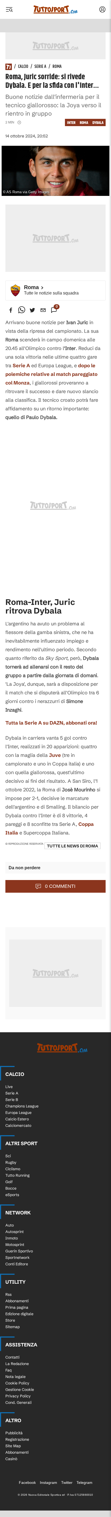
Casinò (11, 1458)
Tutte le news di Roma (72, 845)
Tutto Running (17, 1175)
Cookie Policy (17, 1383)
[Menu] (9, 9)
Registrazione (17, 1439)
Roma (57, 67)
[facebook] (10, 310)
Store (10, 1320)
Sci (8, 1156)
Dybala (97, 123)
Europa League (18, 1112)
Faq (8, 1370)
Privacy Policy (18, 1396)
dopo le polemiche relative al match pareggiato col (51, 374)
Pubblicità (14, 1433)
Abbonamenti (17, 1300)
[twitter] (32, 310)
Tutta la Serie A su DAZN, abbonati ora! (51, 723)
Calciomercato (18, 1125)
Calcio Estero (17, 1119)
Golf (9, 1181)
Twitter (66, 1482)
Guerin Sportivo (19, 1251)
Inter (71, 123)
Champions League (22, 1106)
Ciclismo (12, 1168)
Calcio (23, 67)
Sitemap (12, 1326)
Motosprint (14, 1244)
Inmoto (11, 1238)
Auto (9, 1225)
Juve (55, 755)
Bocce (10, 1188)
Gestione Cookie (19, 1389)
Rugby (10, 1162)
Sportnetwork (17, 1257)
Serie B (11, 1099)
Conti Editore (16, 1264)
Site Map (13, 1445)
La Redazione (17, 1363)
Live (9, 1086)
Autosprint (14, 1231)
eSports (12, 1194)
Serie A (40, 67)
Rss (8, 1294)
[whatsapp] (21, 310)
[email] (43, 310)
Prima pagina (16, 1307)
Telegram (84, 1482)
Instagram (48, 1482)
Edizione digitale (19, 1313)
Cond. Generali (18, 1402)
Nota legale (15, 1376)
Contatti (12, 1357)
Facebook (27, 1482)
